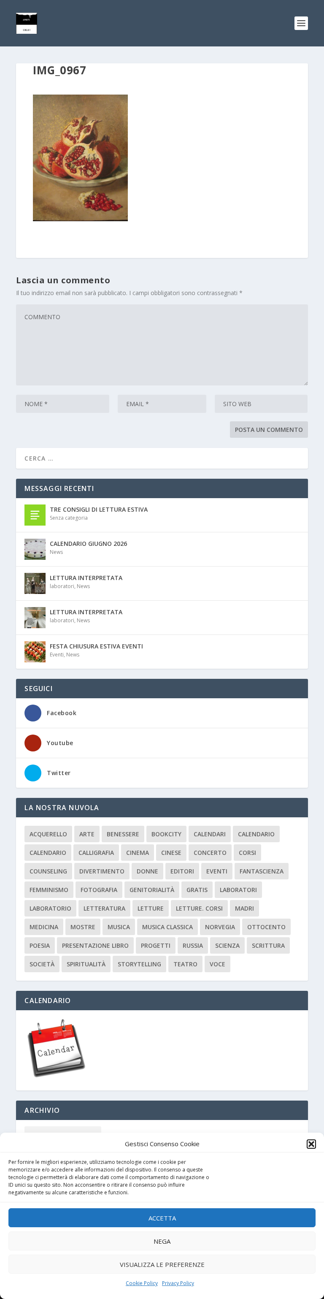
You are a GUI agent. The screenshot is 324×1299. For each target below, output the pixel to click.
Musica (119, 927)
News (56, 552)
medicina (44, 927)
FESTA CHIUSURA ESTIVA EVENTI (96, 646)
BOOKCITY (166, 834)
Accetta (162, 1218)
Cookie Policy (142, 1283)
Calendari (210, 834)
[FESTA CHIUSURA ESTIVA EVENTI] (35, 651)
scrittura (268, 945)
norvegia (220, 927)
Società (42, 964)
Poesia (40, 945)
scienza (227, 945)
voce (217, 964)
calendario (256, 834)
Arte (86, 834)
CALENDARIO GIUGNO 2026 (88, 544)
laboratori (62, 586)
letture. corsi (199, 908)
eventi (216, 871)
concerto (210, 853)
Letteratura (104, 908)
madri (244, 908)
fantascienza (262, 871)
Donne (147, 871)
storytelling (139, 964)
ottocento (266, 927)
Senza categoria (69, 517)
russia (193, 945)
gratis (197, 890)
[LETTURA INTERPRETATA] (35, 583)
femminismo (49, 890)
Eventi (57, 654)
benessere (123, 834)
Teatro (185, 964)
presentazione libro (95, 945)
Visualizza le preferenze (162, 1264)
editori (182, 871)
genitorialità (152, 890)
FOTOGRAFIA (99, 890)
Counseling (48, 871)
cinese (171, 853)
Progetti (155, 945)
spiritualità (86, 964)
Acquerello (48, 834)
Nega (162, 1241)
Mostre (82, 927)
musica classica (167, 927)
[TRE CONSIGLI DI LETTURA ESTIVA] (35, 515)
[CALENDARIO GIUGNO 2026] (35, 549)
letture (151, 908)
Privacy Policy (178, 1283)
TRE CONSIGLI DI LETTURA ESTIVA (99, 509)
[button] (311, 1144)
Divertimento (101, 871)
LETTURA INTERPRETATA (86, 578)
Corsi (247, 853)
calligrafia (96, 853)
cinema (137, 853)
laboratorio (50, 908)
